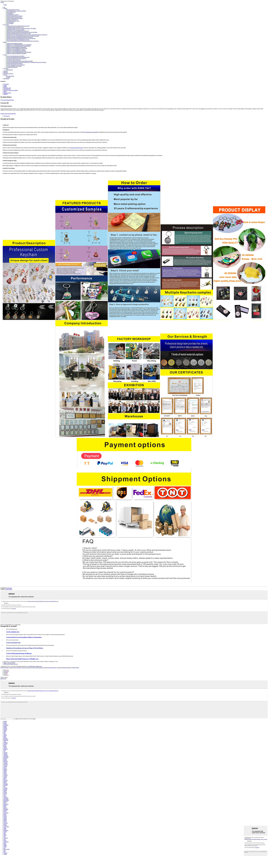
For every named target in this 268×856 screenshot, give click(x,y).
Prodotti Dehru (32, 666)
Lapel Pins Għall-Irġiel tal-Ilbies (63, 667)
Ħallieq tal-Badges (5, 667)
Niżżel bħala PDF (12, 113)
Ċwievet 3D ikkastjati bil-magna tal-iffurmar (19, 653)
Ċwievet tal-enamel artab (13, 642)
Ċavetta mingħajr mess (12, 632)
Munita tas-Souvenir (26, 667)
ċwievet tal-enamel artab (77, 147)
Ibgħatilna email (4, 113)
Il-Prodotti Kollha (75, 667)
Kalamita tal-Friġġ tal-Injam (50, 667)
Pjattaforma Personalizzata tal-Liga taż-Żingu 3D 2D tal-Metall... (24, 648)
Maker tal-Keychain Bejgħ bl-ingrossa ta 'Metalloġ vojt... (22, 659)
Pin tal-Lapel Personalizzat (37, 667)
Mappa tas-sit (39, 666)
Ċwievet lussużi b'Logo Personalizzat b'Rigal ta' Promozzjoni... (24, 637)
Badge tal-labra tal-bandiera (15, 667)
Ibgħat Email (3, 678)
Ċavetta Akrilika (8, 589)
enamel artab (9, 588)
